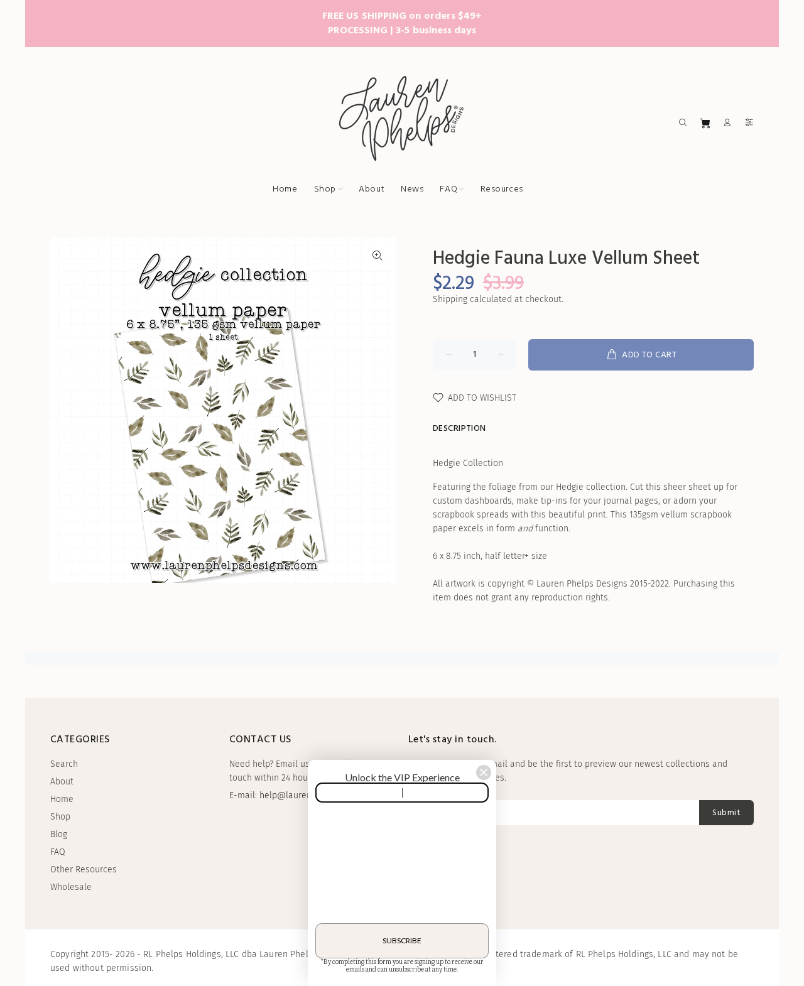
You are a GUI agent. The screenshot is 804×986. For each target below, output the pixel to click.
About (61, 781)
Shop (60, 816)
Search (64, 764)
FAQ (57, 852)
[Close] (483, 772)
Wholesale (71, 887)
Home (61, 799)
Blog (58, 834)
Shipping (450, 299)
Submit (726, 813)
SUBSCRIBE (402, 940)
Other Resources (83, 869)
